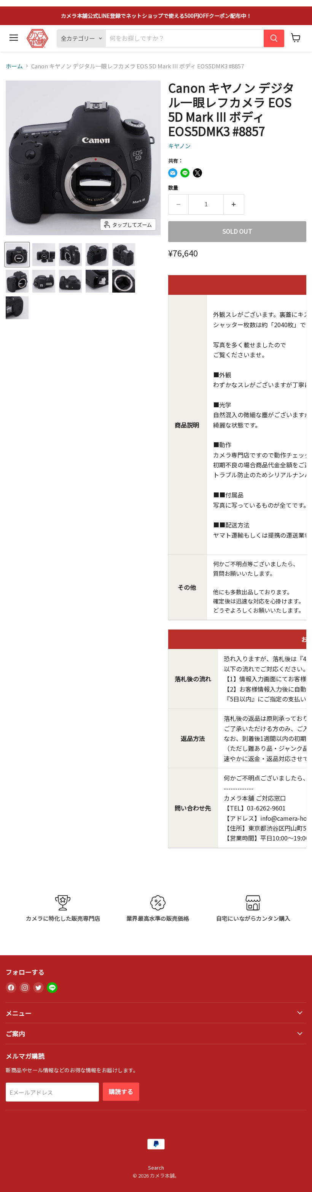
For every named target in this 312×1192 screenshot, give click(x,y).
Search (156, 1167)
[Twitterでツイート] (197, 172)
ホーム (14, 66)
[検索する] (274, 38)
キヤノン (179, 146)
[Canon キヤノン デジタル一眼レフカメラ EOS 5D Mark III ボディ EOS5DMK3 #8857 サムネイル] (17, 254)
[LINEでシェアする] (184, 172)
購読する (121, 1091)
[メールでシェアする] (172, 172)
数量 (173, 187)
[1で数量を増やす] (234, 204)
